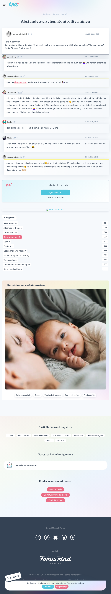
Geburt (7, 241)
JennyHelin (11, 57)
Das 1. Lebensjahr (72, 395)
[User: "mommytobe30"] (9, 34)
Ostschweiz (23, 435)
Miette (9, 138)
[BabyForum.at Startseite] (13, 5)
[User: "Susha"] (4, 122)
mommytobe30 (20, 34)
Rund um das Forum (13, 269)
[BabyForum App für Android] (73, 537)
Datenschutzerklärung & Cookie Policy (72, 580)
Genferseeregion (95, 435)
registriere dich (55, 192)
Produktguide (89, 395)
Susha (9, 122)
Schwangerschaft (13, 237)
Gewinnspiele (55, 489)
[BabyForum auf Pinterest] (47, 537)
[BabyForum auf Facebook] (38, 537)
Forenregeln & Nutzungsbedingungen (38, 580)
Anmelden (48, 587)
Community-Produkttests (55, 495)
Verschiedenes (11, 260)
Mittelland (78, 435)
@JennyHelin (20, 82)
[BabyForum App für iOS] (64, 537)
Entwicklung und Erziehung (17, 255)
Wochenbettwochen (53, 395)
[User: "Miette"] (4, 138)
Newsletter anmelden (26, 465)
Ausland (60, 440)
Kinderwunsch (11, 232)
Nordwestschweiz (61, 435)
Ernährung (9, 246)
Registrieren (61, 587)
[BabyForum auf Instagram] (55, 537)
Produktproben (56, 500)
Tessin (49, 440)
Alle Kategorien (11, 223)
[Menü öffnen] (4, 4)
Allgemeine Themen (13, 228)
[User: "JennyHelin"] (4, 57)
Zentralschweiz (41, 435)
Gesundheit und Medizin (15, 251)
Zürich (11, 435)
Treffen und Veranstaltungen (17, 264)
